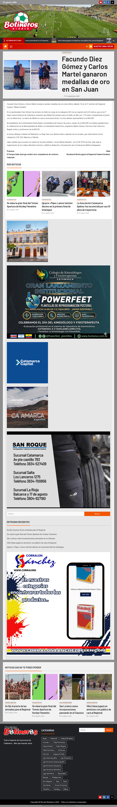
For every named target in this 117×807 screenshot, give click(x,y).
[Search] (86, 46)
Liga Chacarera (65, 758)
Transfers (46, 789)
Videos (65, 789)
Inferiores (61, 750)
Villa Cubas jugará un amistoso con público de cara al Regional (36, 40)
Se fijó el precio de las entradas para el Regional (26, 530)
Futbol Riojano (61, 746)
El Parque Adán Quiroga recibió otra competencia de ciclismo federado (32, 154)
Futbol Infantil (47, 746)
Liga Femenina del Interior (52, 770)
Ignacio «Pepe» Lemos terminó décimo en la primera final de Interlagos (57, 206)
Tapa (57, 781)
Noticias (45, 777)
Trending (56, 789)
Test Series (47, 785)
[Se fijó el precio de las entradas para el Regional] (18, 687)
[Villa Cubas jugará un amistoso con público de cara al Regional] (99, 687)
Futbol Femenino (59, 742)
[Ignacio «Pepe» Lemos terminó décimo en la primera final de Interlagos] (58, 184)
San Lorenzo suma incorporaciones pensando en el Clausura (31, 538)
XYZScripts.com (70, 806)
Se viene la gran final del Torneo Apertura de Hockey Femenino (32, 534)
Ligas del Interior (48, 773)
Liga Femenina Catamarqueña (53, 762)
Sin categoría (47, 781)
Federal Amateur (10, 702)
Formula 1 (46, 742)
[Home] (5, 46)
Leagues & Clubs (59, 754)
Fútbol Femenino (49, 750)
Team (65, 781)
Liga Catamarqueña (65, 702)
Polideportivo (66, 52)
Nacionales (62, 773)
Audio (45, 738)
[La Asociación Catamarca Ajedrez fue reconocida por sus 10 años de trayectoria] (93, 184)
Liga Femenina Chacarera (52, 766)
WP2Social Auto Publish (49, 806)
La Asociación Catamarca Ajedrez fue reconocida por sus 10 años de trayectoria (93, 206)
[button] (11, 46)
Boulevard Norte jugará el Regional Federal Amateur (88, 152)
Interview (46, 754)
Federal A (53, 738)
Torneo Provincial (60, 785)
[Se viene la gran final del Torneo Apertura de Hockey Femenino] (23, 184)
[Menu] (11, 46)
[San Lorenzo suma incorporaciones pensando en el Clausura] (72, 687)
